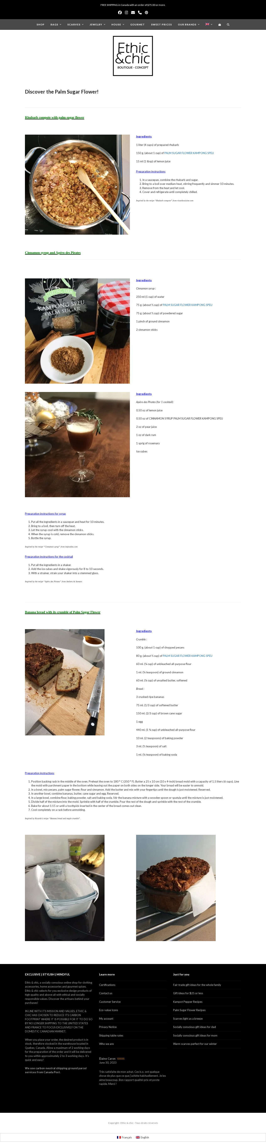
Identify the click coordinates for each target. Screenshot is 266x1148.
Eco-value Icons (108, 1010)
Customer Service (110, 1001)
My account (106, 1018)
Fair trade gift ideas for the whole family (197, 985)
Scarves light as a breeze (188, 1018)
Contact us (105, 993)
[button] (219, 24)
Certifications (107, 985)
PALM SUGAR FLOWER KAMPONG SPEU (189, 153)
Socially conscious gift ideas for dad (194, 1027)
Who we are (106, 1043)
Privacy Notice (108, 1027)
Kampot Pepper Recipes (187, 1001)
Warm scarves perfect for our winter (195, 1043)
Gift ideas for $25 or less (188, 993)
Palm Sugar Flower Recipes (189, 1010)
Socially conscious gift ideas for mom (195, 1035)
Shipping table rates (111, 1035)
